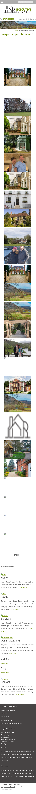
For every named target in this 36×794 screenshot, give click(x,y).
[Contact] (18, 679)
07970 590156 (8, 19)
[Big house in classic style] (17, 385)
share (2, 701)
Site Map (3, 744)
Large (28, 792)
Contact (5, 681)
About (4, 596)
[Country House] (17, 107)
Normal (25, 792)
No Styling (34, 792)
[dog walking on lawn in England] (17, 486)
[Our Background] (18, 637)
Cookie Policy (5, 737)
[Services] (18, 615)
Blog (3, 668)
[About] (18, 593)
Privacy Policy (5, 735)
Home (4, 577)
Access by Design (6, 789)
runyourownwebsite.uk (8, 787)
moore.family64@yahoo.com (27, 19)
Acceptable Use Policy (7, 741)
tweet (4, 701)
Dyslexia (31, 792)
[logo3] (18, 9)
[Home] (18, 574)
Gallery (5, 658)
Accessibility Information (8, 739)
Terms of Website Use (7, 732)
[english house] (17, 77)
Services (6, 618)
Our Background (10, 640)
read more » (23, 587)
